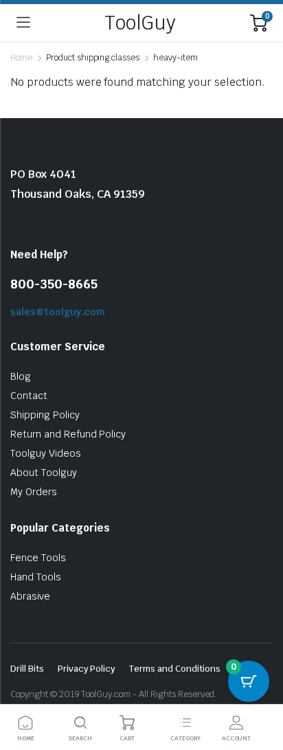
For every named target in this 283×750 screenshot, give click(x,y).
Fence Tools (38, 558)
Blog (20, 376)
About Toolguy (43, 472)
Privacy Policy (87, 668)
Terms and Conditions (174, 668)
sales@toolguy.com (57, 312)
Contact (28, 395)
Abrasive (30, 596)
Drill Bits (27, 668)
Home (21, 57)
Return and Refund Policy (68, 434)
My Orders (33, 492)
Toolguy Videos (45, 453)
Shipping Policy (45, 415)
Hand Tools (35, 577)
